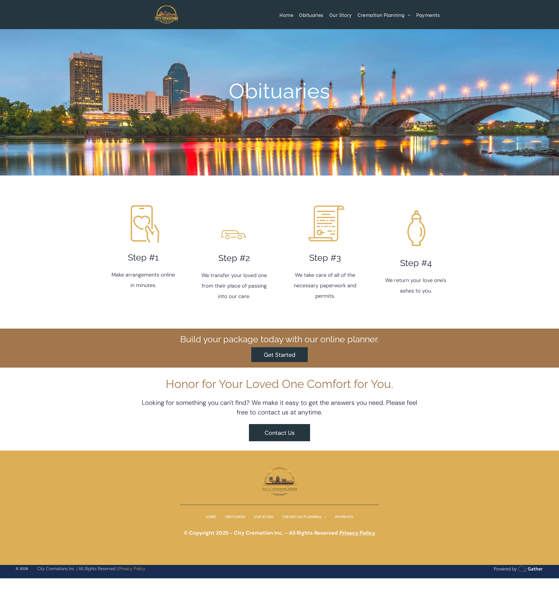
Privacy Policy (131, 568)
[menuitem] (286, 14)
